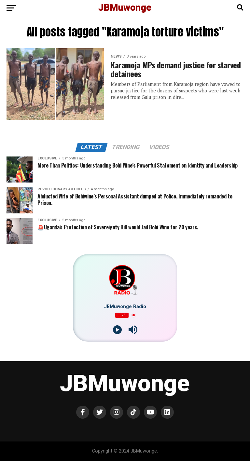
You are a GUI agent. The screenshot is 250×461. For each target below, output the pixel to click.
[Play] (117, 329)
